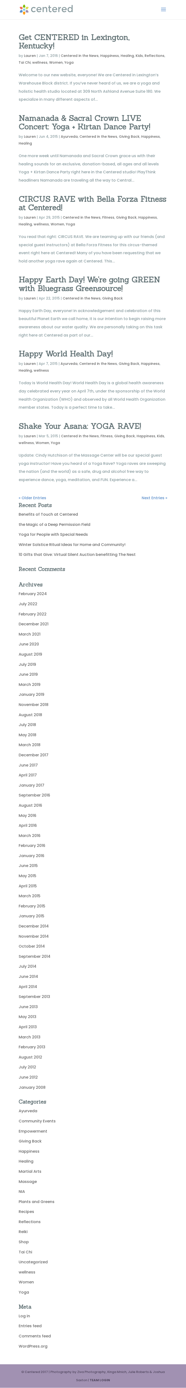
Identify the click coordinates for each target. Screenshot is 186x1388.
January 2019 (31, 694)
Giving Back (129, 136)
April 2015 (28, 886)
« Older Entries (32, 498)
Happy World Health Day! (66, 354)
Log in (24, 1316)
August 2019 (30, 654)
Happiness (109, 55)
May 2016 (27, 815)
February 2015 (32, 906)
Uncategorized (33, 1262)
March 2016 (29, 835)
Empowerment (33, 1131)
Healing (127, 55)
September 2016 (34, 795)
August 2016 (30, 805)
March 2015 (29, 896)
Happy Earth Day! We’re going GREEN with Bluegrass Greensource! (89, 284)
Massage (28, 1181)
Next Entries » (154, 498)
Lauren (30, 55)
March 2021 (29, 634)
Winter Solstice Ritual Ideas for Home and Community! (72, 544)
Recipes (26, 1211)
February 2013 (32, 1047)
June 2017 (28, 765)
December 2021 (33, 624)
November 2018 (33, 704)
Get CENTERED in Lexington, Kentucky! (74, 41)
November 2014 (34, 936)
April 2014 (28, 986)
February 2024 (33, 594)
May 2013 (27, 1017)
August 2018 (30, 715)
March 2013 (29, 1037)
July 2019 (27, 664)
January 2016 (31, 856)
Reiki (23, 1232)
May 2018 (27, 735)
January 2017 (31, 785)
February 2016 (32, 845)
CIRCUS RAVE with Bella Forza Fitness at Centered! (92, 203)
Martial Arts (30, 1171)
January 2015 (31, 916)
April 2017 (28, 775)
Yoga (69, 62)
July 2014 (27, 966)
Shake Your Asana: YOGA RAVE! (80, 426)
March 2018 (29, 745)
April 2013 (28, 1027)
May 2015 (27, 876)
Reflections (154, 55)
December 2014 (34, 926)
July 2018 (27, 725)
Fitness (108, 217)
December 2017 (33, 755)
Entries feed (30, 1326)
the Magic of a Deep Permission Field (54, 524)
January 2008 (32, 1087)
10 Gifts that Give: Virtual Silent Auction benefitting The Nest (77, 554)
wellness (39, 62)
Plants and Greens (36, 1201)
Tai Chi (25, 62)
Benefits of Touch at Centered (48, 514)
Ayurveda (69, 136)
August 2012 (30, 1057)
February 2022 (32, 614)
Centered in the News (80, 55)
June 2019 (28, 674)
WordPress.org (33, 1346)
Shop (24, 1242)
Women (56, 62)
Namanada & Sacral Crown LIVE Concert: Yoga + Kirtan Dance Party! (84, 122)
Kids (139, 55)
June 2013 (28, 1007)
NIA (22, 1191)
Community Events (37, 1121)
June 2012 (28, 1077)
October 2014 (32, 946)
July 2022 (28, 604)
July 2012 (27, 1067)
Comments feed (35, 1336)
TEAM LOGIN (100, 1380)
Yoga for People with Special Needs (53, 534)
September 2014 (34, 956)
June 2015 (28, 865)
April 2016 (28, 825)
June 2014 (28, 976)
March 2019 (29, 684)
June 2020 (29, 644)
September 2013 (34, 996)
